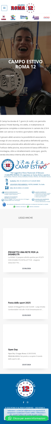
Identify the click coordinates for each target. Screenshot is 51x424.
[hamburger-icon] (4, 8)
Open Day (13, 349)
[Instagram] (27, 402)
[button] (26, 418)
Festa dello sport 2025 (19, 303)
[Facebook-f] (23, 402)
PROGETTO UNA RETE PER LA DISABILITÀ (23, 253)
